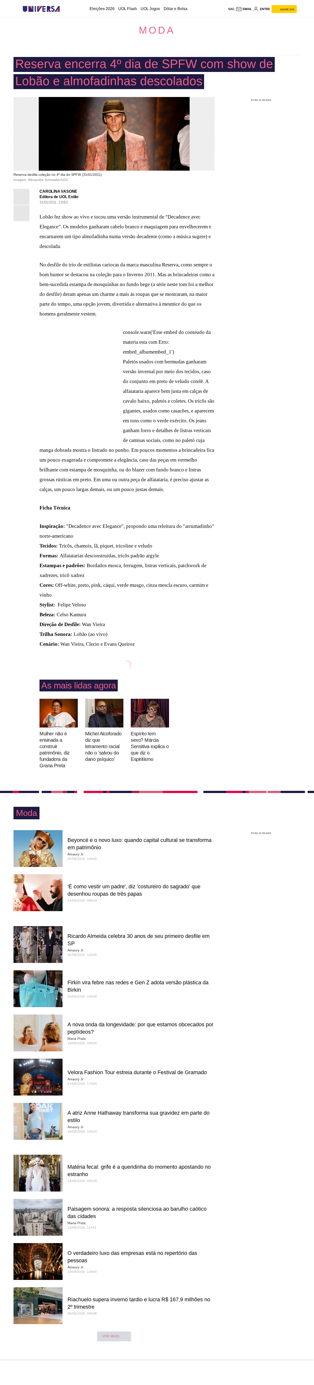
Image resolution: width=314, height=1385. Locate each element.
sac (231, 9)
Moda (157, 30)
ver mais (110, 1336)
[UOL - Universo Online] (64, 9)
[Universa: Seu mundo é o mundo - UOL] (41, 9)
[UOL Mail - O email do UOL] (244, 9)
